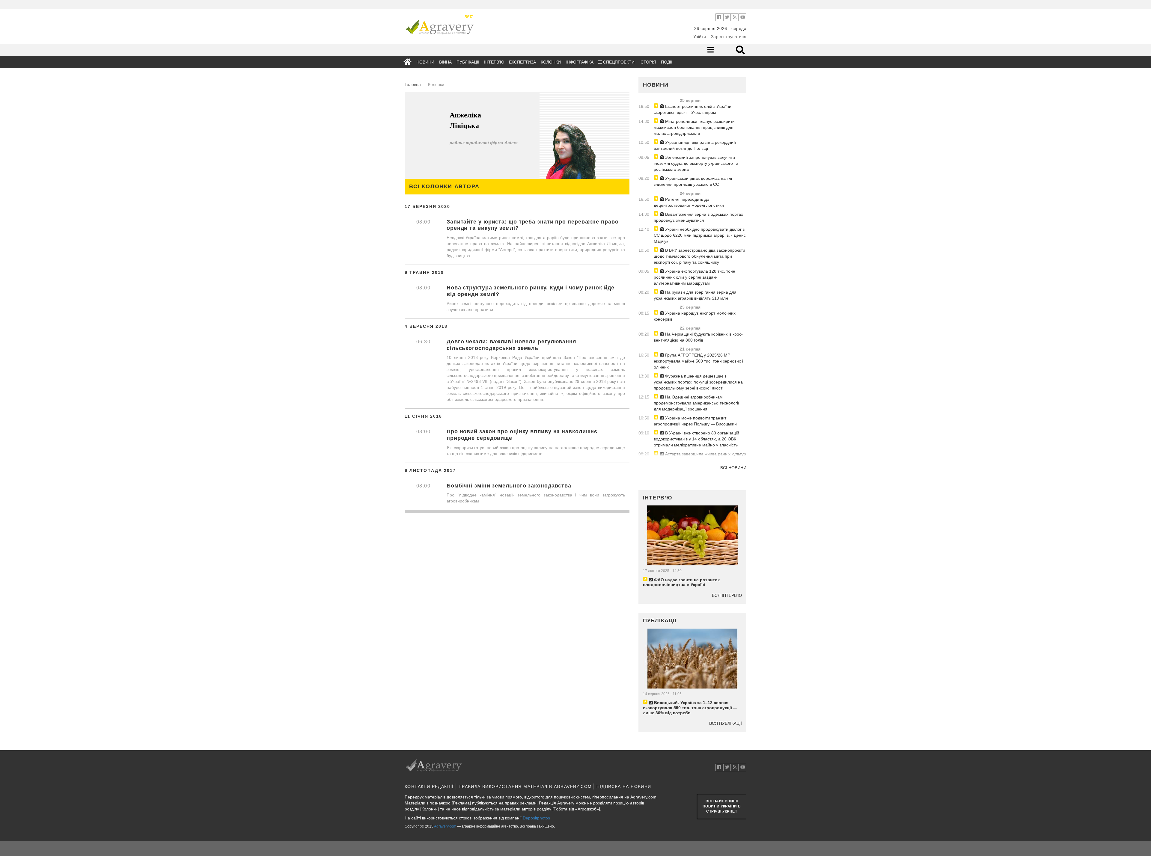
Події (666, 62)
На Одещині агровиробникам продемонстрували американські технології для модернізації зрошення (696, 403)
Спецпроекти (618, 62)
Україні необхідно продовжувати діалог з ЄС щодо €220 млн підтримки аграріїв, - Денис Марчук (700, 235)
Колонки (551, 62)
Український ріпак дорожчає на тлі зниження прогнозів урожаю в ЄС (693, 181)
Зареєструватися (729, 36)
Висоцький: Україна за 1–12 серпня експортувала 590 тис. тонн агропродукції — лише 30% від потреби (690, 707)
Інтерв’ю (494, 62)
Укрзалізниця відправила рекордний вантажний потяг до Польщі (695, 145)
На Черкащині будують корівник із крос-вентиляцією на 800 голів (698, 337)
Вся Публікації (725, 723)
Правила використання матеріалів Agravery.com (525, 786)
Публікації (468, 62)
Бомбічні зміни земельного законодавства (509, 486)
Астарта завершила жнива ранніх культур (705, 454)
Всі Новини (733, 467)
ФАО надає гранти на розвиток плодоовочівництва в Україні (681, 582)
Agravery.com (445, 826)
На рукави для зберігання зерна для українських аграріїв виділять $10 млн (695, 295)
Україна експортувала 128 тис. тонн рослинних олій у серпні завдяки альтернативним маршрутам (694, 277)
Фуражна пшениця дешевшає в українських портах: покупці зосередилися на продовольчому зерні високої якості (698, 382)
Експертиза (522, 62)
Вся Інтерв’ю (727, 595)
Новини (425, 62)
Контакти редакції (429, 786)
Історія (647, 62)
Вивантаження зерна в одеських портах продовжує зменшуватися (698, 217)
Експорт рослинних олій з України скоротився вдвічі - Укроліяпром (692, 109)
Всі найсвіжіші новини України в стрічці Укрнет (722, 806)
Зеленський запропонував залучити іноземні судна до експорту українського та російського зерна (696, 163)
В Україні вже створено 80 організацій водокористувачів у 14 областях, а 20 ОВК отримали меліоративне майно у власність (696, 439)
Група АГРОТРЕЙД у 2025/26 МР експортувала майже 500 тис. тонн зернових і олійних (698, 361)
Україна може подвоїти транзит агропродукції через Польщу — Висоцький (695, 421)
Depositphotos (536, 818)
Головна (413, 84)
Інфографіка (579, 62)
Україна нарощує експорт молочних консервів (695, 316)
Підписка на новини (623, 786)
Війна (445, 62)
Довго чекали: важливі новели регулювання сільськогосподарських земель (511, 345)
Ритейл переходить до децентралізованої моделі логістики (689, 202)
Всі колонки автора (444, 186)
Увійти (699, 36)
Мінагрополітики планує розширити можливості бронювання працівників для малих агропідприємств (694, 127)
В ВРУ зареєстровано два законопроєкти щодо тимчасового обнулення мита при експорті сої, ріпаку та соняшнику (699, 256)
